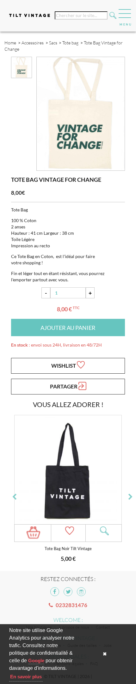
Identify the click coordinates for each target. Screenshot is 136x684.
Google (36, 660)
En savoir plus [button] (26, 676)
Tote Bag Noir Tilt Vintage (68, 548)
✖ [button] (105, 654)
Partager (64, 386)
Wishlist (64, 365)
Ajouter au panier (68, 327)
